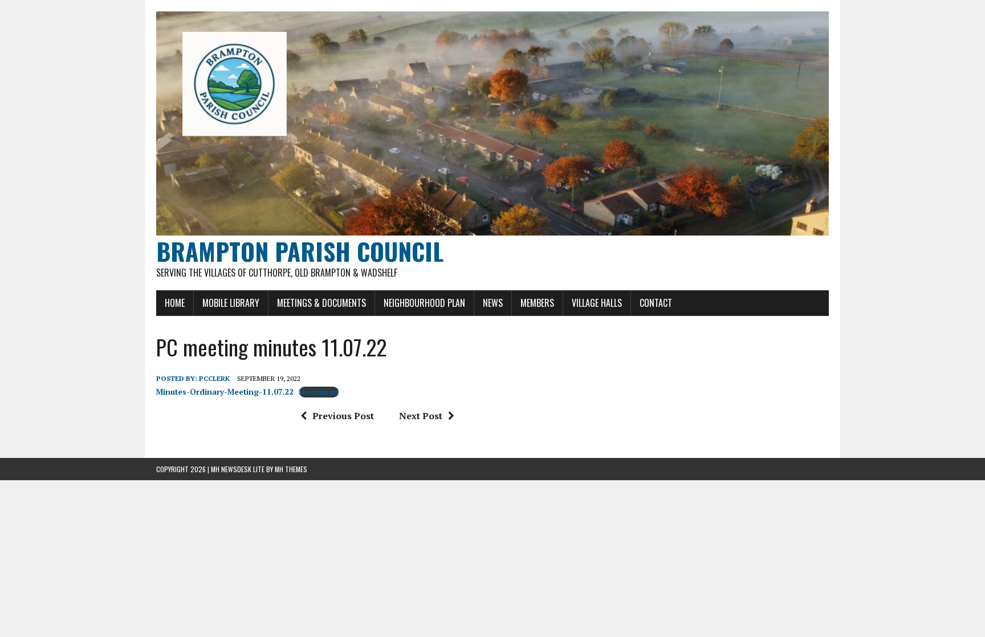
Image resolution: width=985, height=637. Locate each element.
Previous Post (343, 415)
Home (175, 303)
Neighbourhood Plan (424, 303)
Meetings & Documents (321, 303)
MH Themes (291, 469)
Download (319, 392)
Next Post (420, 415)
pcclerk (214, 378)
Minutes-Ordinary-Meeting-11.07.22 (225, 392)
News (493, 303)
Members (537, 303)
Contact (656, 303)
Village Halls (597, 303)
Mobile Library (230, 303)
